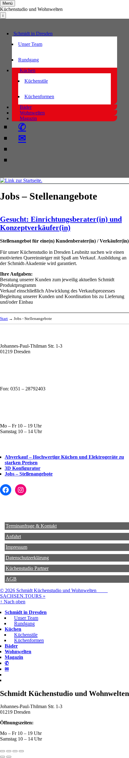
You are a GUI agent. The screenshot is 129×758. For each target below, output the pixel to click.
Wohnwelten (32, 112)
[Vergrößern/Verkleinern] (21, 751)
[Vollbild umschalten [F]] (15, 751)
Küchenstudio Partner (27, 568)
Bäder (26, 107)
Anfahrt (13, 536)
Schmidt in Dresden (33, 33)
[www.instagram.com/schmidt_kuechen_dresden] (18, 160)
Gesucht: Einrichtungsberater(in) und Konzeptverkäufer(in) (61, 223)
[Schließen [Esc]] (2, 751)
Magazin (28, 118)
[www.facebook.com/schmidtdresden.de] (18, 149)
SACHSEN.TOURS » (22, 596)
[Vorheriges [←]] (2, 757)
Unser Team (30, 44)
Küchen (27, 70)
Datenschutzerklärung (27, 557)
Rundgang (28, 59)
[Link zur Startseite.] (21, 180)
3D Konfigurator (22, 468)
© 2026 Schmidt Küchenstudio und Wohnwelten (54, 590)
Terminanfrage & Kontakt (31, 526)
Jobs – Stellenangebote (29, 473)
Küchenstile (36, 81)
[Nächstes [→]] (8, 757)
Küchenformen (39, 96)
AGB (11, 579)
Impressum (16, 547)
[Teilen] (8, 751)
